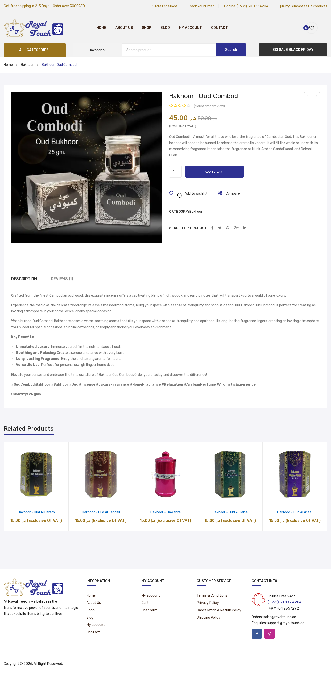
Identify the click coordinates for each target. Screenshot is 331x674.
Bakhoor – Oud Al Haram (36, 512)
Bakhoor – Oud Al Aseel (294, 512)
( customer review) (209, 106)
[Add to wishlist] (24, 499)
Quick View (48, 499)
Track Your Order (201, 6)
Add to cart (214, 171)
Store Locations (165, 6)
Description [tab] (24, 278)
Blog (165, 28)
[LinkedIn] (244, 228)
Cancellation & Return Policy (219, 610)
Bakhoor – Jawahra (165, 512)
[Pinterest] (227, 228)
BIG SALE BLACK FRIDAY (293, 50)
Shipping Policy (208, 617)
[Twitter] (219, 228)
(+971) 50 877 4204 (252, 6)
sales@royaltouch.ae (279, 617)
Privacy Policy (208, 603)
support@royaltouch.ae (285, 623)
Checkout (149, 610)
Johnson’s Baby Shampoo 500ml (316, 96)
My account (190, 28)
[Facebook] (212, 228)
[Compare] (36, 499)
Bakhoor (27, 65)
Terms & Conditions (212, 595)
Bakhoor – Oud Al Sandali (101, 512)
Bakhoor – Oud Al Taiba (230, 512)
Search (231, 50)
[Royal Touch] (34, 27)
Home (101, 28)
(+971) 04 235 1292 (283, 608)
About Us (124, 28)
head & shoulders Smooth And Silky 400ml (307, 96)
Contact (219, 28)
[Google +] (236, 228)
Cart (145, 603)
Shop (146, 28)
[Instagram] (269, 634)
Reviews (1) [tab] (62, 278)
